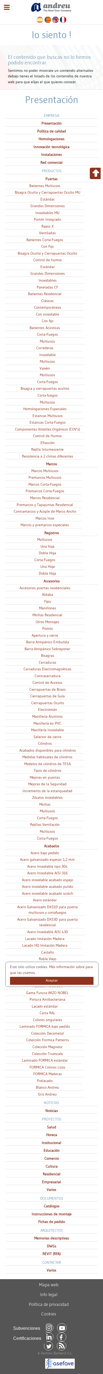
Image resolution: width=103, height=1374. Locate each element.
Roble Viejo (47, 958)
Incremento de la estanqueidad (47, 790)
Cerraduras (47, 662)
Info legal (48, 1294)
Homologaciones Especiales (45, 408)
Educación (52, 1150)
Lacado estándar (45, 1006)
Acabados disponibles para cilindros (47, 750)
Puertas (51, 178)
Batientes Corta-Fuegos (44, 239)
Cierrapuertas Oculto (47, 703)
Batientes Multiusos (44, 185)
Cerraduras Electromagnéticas (47, 669)
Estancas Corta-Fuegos (47, 422)
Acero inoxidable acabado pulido (47, 886)
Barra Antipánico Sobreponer (47, 648)
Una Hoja (47, 566)
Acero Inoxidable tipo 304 (47, 866)
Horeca (51, 1134)
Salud (51, 1127)
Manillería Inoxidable (47, 730)
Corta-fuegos (48, 395)
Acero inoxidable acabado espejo (47, 879)
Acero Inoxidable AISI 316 (47, 873)
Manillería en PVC (47, 723)
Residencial (51, 1174)
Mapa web (48, 1284)
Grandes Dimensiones (47, 205)
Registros (51, 532)
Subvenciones (26, 1328)
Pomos (47, 628)
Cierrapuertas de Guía (47, 696)
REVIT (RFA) (52, 1253)
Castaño (47, 952)
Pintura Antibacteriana (47, 999)
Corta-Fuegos (47, 334)
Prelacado (45, 1080)
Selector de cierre (47, 736)
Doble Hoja (47, 553)
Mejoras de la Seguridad (47, 784)
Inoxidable (47, 354)
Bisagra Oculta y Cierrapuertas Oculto (47, 253)
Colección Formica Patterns (47, 1040)
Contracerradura (47, 675)
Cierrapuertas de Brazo (47, 689)
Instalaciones (51, 154)
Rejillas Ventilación (45, 824)
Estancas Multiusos (47, 415)
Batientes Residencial (45, 293)
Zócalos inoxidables (47, 797)
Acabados (51, 846)
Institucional (51, 1142)
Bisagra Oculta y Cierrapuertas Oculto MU (47, 192)
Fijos (47, 601)
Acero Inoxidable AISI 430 (47, 931)
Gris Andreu (47, 1094)
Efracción (47, 442)
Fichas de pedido (51, 1221)
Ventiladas (47, 233)
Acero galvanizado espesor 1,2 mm (47, 859)
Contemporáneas (47, 307)
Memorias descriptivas (51, 1238)
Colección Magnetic (47, 1046)
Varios (51, 1189)
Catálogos (51, 1206)
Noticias (51, 1110)
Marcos (51, 464)
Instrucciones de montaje (52, 1214)
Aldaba (47, 594)
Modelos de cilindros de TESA (47, 763)
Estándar (47, 199)
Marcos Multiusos (44, 470)
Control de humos (47, 260)
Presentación (51, 123)
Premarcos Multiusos (45, 477)
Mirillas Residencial (47, 615)
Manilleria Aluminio (47, 716)
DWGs (51, 1246)
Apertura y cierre (45, 635)
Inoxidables (48, 280)
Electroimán (47, 709)
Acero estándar (45, 900)
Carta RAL (47, 1012)
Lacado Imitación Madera (44, 938)
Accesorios (52, 581)
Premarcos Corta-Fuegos (45, 491)
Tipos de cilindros (47, 770)
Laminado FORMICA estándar (45, 1060)
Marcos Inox (45, 518)
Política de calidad (51, 131)
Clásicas (47, 300)
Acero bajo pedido (45, 852)
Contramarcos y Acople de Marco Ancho (45, 511)
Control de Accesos (47, 682)
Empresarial (51, 1182)
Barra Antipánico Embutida (47, 642)
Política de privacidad (49, 1304)
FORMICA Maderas (47, 1073)
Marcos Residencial (45, 497)
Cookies (48, 1314)
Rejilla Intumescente (47, 449)
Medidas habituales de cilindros (47, 757)
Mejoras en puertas (45, 777)
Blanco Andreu (47, 1087)
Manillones (47, 608)
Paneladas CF (47, 287)
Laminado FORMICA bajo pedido (45, 1026)
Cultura (52, 1166)
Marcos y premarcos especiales (45, 524)
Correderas (44, 347)
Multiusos (47, 341)
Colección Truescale (47, 1053)
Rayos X (47, 226)
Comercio (51, 1158)
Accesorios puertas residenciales (45, 588)
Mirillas (44, 804)
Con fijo (47, 320)
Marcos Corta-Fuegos (45, 484)
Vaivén (45, 368)
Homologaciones (51, 138)
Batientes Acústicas (45, 327)
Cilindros (45, 743)
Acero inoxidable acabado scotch (47, 893)
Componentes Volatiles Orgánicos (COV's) (47, 429)
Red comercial (51, 162)
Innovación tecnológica (51, 146)
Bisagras (47, 655)
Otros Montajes (47, 621)
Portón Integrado (47, 219)
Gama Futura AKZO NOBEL (47, 992)
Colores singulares (47, 1019)
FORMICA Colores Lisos (47, 1067)
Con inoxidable (47, 314)
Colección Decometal (47, 1033)
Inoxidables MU (47, 212)
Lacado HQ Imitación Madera (44, 945)
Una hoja (47, 546)
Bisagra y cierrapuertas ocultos (45, 388)
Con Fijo (47, 246)
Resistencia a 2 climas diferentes (47, 456)
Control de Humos (47, 435)
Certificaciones (27, 1338)
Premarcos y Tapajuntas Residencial (45, 504)
